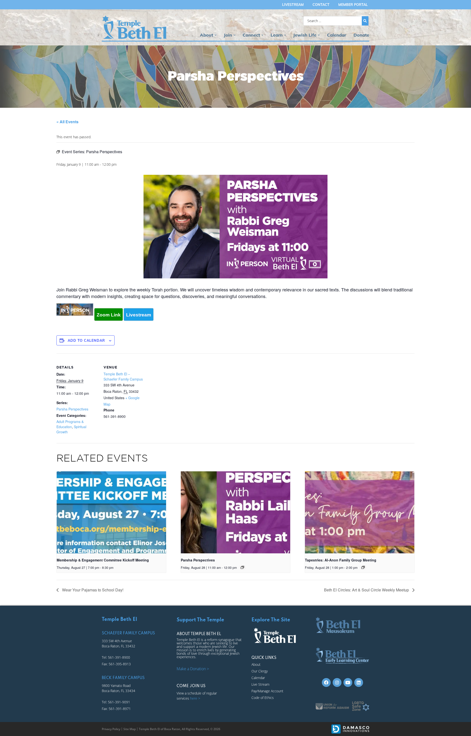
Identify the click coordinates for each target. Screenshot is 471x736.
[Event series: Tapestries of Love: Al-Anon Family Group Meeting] (363, 567)
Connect (251, 35)
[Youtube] (347, 682)
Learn (277, 35)
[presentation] (111, 512)
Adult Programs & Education (70, 424)
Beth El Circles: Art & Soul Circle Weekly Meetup (367, 590)
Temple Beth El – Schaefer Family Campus (123, 376)
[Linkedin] (358, 682)
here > (195, 698)
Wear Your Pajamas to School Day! (92, 590)
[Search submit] (365, 21)
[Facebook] (326, 682)
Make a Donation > (193, 668)
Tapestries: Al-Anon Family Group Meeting (340, 560)
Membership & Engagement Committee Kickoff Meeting (103, 560)
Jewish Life (304, 35)
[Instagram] (337, 682)
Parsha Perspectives (72, 409)
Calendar (336, 35)
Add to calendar (86, 340)
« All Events (67, 121)
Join (228, 35)
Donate (361, 35)
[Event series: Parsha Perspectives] (242, 567)
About (206, 35)
